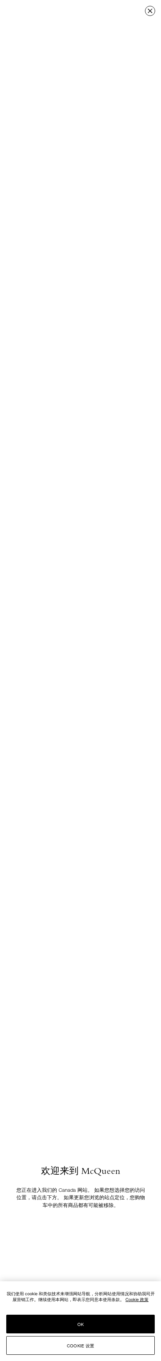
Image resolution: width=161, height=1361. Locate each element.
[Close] (150, 11)
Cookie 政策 (136, 1299)
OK (80, 1324)
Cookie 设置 (80, 1345)
